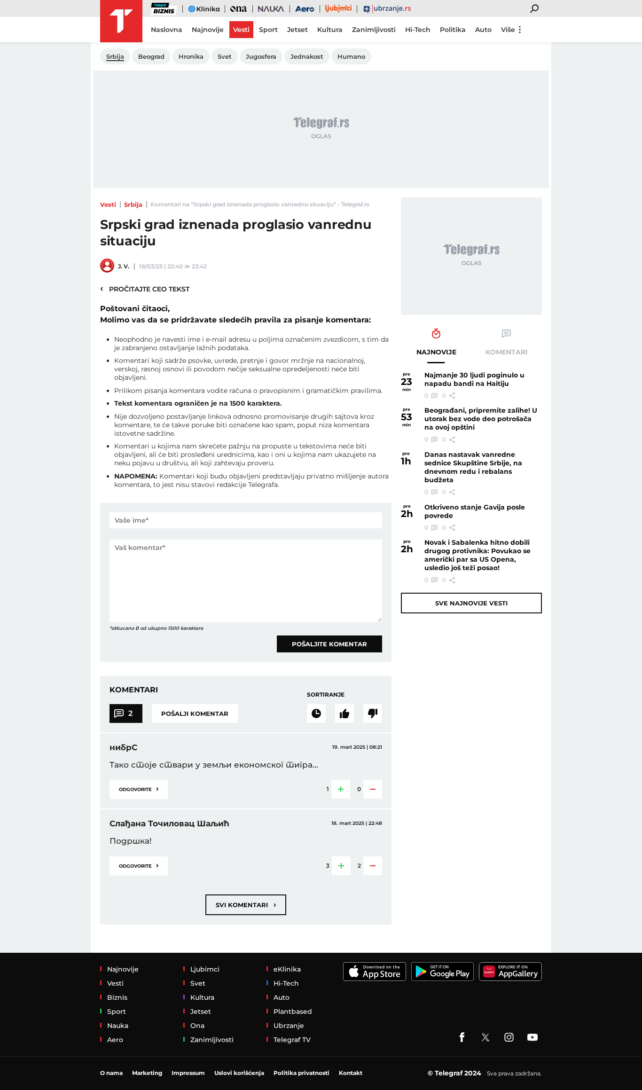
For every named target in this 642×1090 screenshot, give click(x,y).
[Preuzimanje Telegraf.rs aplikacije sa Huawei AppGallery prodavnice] (510, 971)
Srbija (133, 204)
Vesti (108, 204)
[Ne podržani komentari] (372, 713)
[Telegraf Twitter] (485, 1037)
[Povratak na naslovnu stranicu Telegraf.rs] (121, 21)
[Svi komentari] (316, 713)
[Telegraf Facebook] (462, 1037)
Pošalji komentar (194, 713)
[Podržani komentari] (344, 713)
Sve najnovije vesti (471, 603)
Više (508, 29)
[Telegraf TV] (532, 1037)
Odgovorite (138, 788)
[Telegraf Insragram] (509, 1037)
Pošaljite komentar (329, 644)
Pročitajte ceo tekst (144, 288)
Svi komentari (246, 904)
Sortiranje (325, 694)
